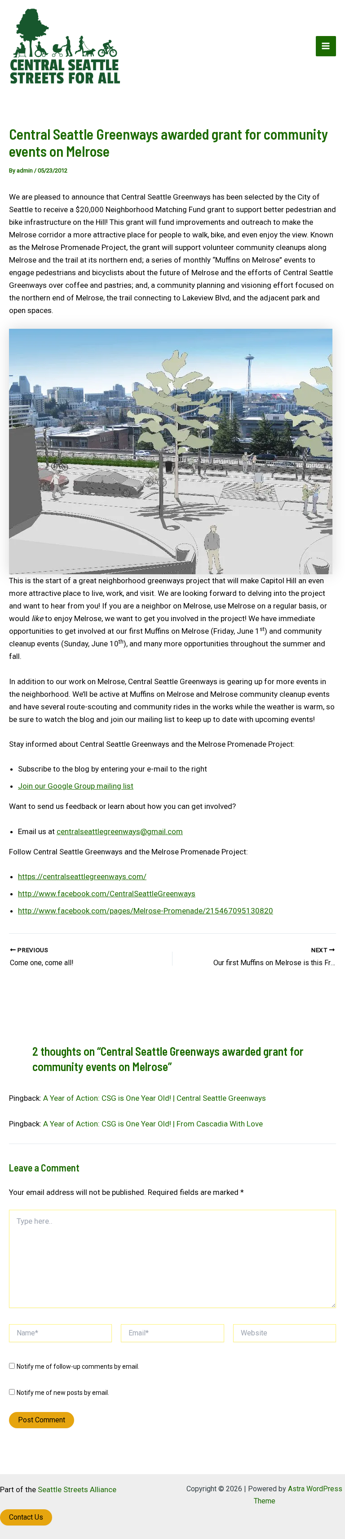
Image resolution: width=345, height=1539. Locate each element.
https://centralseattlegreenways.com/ (82, 876)
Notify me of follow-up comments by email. (78, 1366)
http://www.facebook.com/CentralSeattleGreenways (106, 893)
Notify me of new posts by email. (63, 1392)
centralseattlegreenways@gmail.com (120, 831)
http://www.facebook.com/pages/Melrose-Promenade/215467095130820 (145, 910)
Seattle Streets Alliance (77, 1489)
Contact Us (26, 1517)
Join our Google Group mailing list (75, 785)
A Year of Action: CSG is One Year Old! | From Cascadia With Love (153, 1123)
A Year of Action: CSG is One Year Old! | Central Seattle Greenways (154, 1098)
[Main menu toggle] (326, 46)
